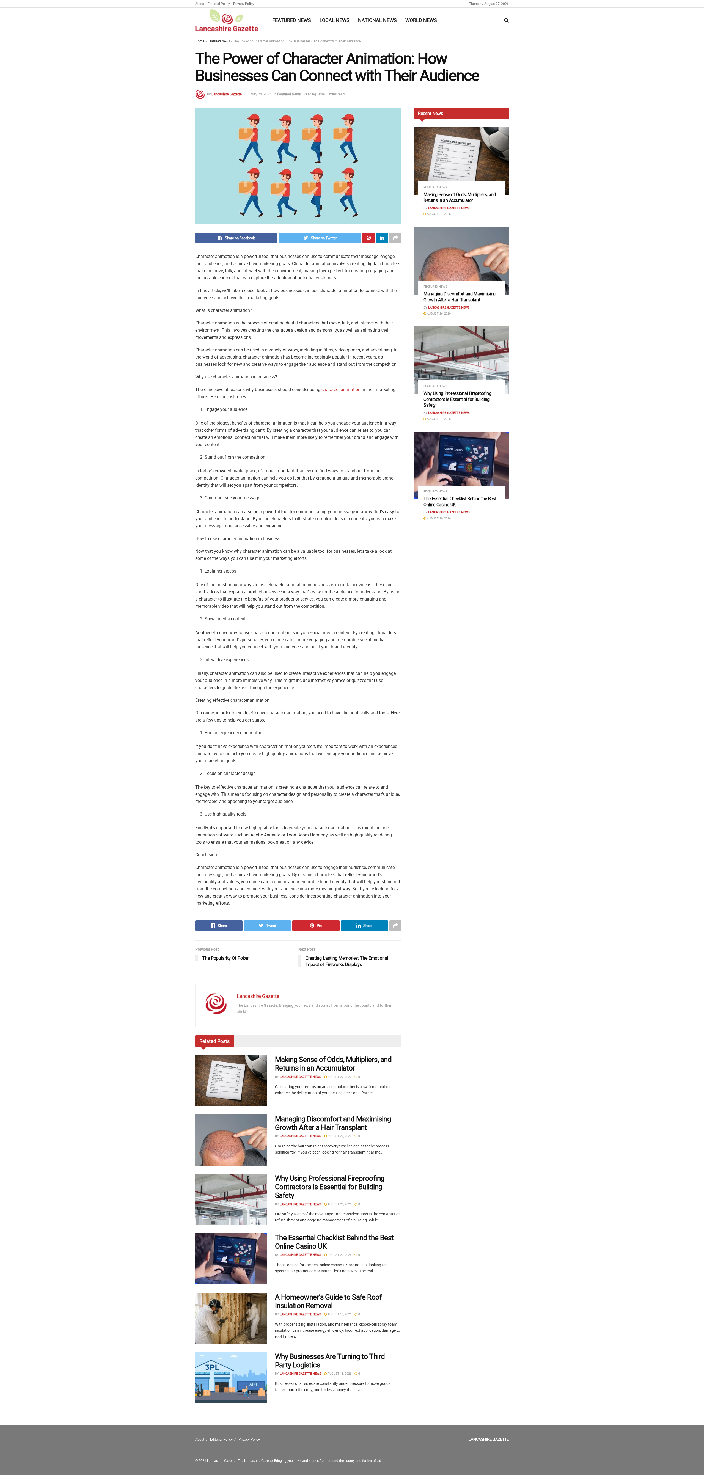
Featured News (291, 20)
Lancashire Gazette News (300, 1077)
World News (421, 20)
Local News (335, 20)
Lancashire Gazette (226, 94)
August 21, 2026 (339, 1204)
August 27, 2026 (339, 1077)
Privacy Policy (243, 3)
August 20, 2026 (339, 1255)
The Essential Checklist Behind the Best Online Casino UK (334, 1242)
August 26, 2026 (339, 1136)
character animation (341, 389)
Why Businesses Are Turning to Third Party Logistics (330, 1361)
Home (199, 41)
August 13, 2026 (339, 1373)
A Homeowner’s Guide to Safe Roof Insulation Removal (328, 1301)
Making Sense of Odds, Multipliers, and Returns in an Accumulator (333, 1064)
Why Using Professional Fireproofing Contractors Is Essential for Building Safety (330, 1186)
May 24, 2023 (261, 94)
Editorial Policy (219, 3)
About (199, 3)
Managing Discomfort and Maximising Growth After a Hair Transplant (333, 1123)
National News (377, 20)
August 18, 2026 (339, 1314)
